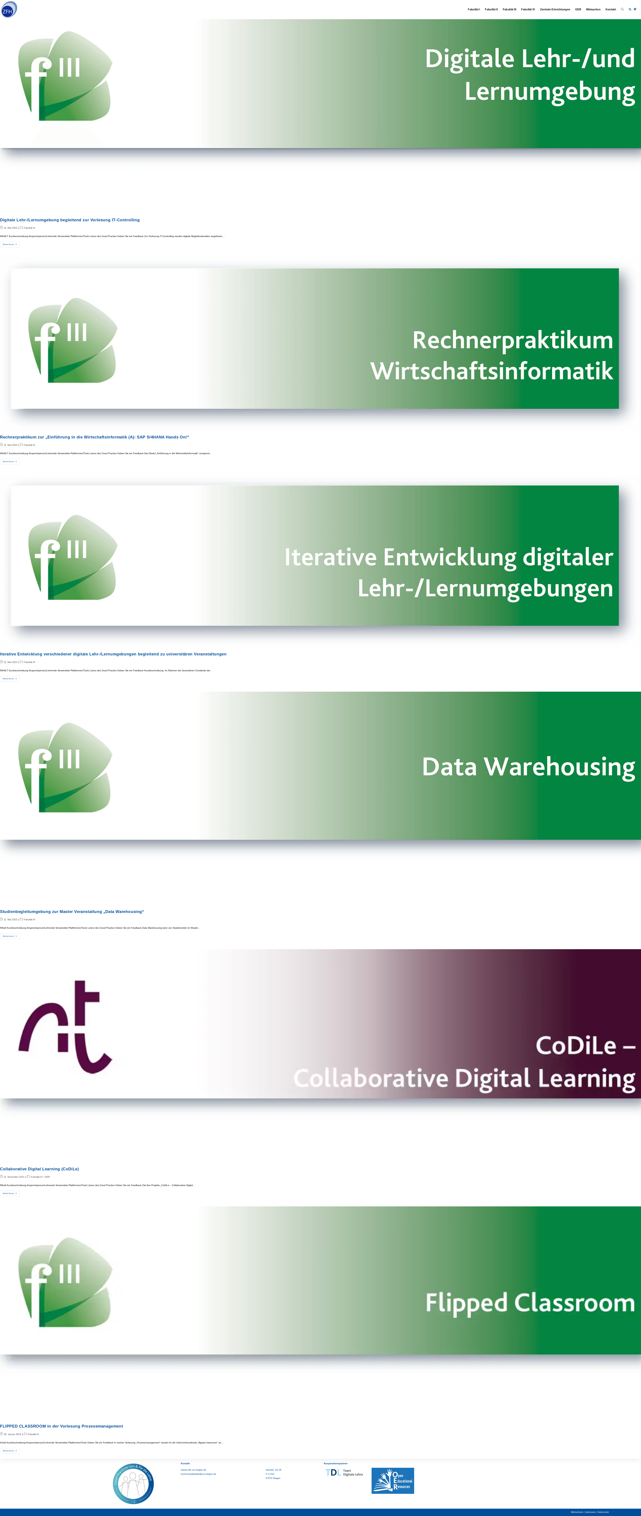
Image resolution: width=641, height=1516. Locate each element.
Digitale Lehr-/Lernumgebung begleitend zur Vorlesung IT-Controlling (70, 220)
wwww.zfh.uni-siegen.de (193, 1469)
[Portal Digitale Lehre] (344, 1472)
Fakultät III (29, 227)
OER (47, 1177)
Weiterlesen (11, 245)
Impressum (590, 1512)
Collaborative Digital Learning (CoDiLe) (39, 1169)
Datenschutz (603, 1512)
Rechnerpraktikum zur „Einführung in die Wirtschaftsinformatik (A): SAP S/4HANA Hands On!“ (94, 437)
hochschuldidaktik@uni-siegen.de (198, 1474)
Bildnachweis (577, 1512)
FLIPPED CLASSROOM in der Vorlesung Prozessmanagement (61, 1426)
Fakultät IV (36, 1177)
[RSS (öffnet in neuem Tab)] (629, 9)
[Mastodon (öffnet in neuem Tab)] (634, 9)
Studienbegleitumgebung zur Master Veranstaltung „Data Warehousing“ (72, 911)
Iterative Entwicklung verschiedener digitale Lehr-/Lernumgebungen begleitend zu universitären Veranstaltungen (113, 654)
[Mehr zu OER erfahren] (393, 1480)
